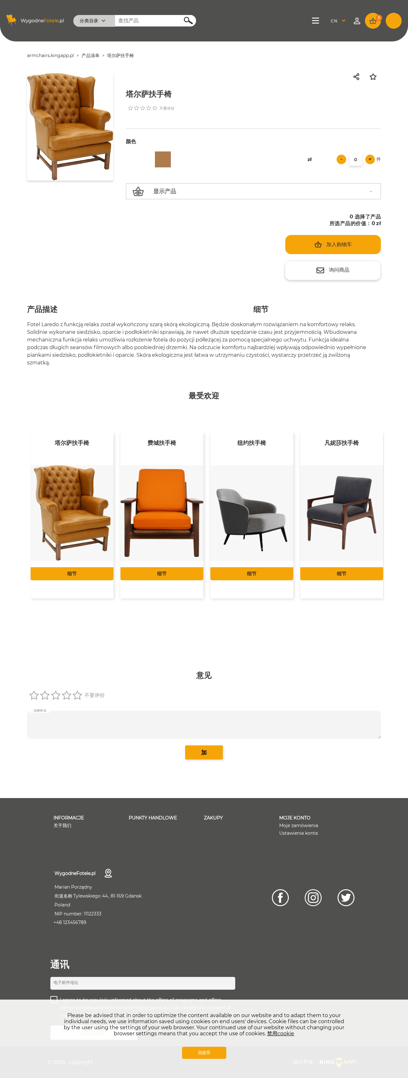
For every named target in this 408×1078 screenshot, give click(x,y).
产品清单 (90, 55)
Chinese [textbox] (338, 20)
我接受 (204, 1052)
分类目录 (89, 21)
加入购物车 (339, 244)
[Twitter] (346, 897)
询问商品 (339, 270)
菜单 (316, 20)
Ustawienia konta (298, 833)
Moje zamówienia (298, 825)
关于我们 (62, 825)
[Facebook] (280, 897)
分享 (358, 76)
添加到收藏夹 (375, 76)
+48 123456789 (70, 922)
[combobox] (340, 20)
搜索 (185, 20)
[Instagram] (313, 897)
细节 (71, 573)
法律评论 (40, 710)
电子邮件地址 (66, 982)
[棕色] (163, 159)
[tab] (42, 310)
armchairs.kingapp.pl (50, 55)
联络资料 (108, 873)
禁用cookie (280, 1033)
